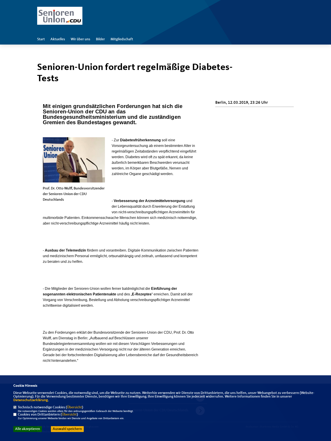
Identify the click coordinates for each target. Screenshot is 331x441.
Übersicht (74, 407)
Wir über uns (80, 39)
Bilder (100, 39)
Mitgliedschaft (122, 39)
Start (41, 39)
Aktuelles (57, 39)
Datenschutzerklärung (30, 400)
